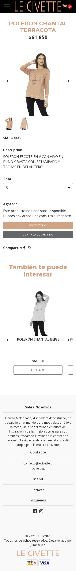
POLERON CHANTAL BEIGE (38, 339)
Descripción (12, 150)
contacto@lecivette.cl (38, 463)
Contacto (38, 490)
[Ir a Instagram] (41, 512)
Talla (7, 179)
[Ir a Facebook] (35, 512)
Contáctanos (38, 225)
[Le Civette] (38, 6)
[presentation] (7, 81)
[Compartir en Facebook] (24, 247)
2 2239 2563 (38, 469)
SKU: (6, 138)
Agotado (10, 204)
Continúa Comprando (38, 234)
